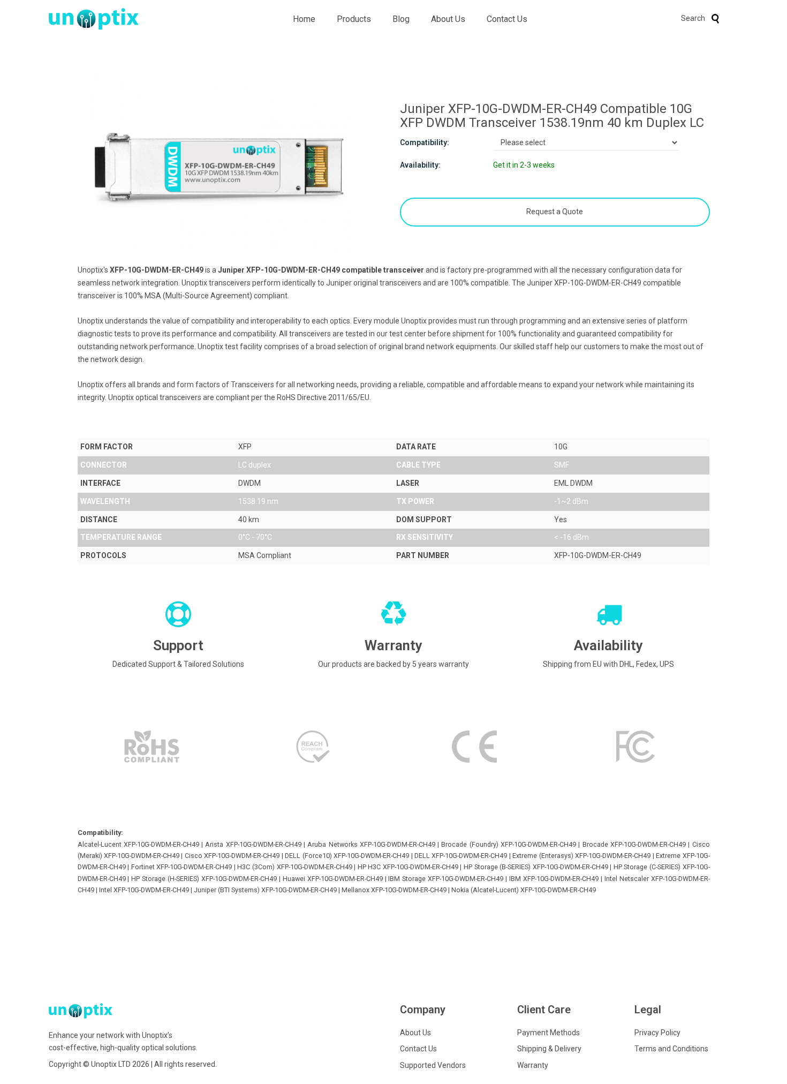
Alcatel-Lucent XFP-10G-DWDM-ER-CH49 (138, 844)
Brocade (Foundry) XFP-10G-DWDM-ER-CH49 (508, 844)
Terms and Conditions (671, 1048)
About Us (448, 19)
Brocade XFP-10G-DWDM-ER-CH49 (634, 844)
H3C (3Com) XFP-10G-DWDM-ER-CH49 (294, 867)
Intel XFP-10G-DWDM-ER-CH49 (144, 890)
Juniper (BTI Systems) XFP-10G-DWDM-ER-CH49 (265, 890)
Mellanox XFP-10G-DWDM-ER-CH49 (394, 890)
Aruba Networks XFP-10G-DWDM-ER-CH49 (371, 844)
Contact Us (507, 19)
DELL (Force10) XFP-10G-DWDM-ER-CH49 (347, 856)
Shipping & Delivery (549, 1048)
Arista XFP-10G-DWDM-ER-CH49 (253, 844)
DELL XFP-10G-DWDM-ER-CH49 (460, 856)
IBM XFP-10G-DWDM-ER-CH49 (554, 879)
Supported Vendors (433, 1065)
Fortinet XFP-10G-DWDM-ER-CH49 (181, 867)
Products (354, 19)
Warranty (532, 1065)
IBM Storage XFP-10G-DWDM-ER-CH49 (445, 879)
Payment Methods (548, 1032)
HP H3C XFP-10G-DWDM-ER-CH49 (408, 867)
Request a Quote (554, 211)
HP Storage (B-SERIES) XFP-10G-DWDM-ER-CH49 (536, 867)
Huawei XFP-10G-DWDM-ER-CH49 (333, 879)
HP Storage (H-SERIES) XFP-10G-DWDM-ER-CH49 (204, 879)
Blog (401, 19)
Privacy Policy (657, 1032)
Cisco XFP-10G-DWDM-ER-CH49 (232, 856)
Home (304, 19)
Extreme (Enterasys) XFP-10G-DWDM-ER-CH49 (581, 856)
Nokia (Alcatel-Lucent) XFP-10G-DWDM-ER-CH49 (523, 890)
